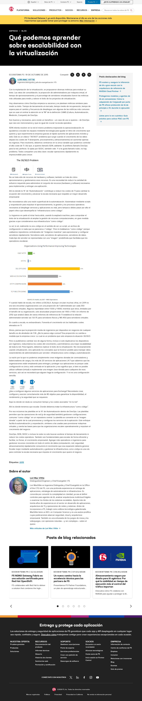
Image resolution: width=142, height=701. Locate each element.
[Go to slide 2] (63, 606)
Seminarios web (41, 661)
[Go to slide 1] (58, 606)
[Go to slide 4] (74, 606)
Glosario (38, 654)
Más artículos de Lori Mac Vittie (44, 528)
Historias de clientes (43, 658)
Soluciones (14, 651)
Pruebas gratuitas (17, 644)
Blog (112, 662)
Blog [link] (24, 31)
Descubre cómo (49, 634)
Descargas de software (69, 661)
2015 (21, 462)
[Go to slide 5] (79, 606)
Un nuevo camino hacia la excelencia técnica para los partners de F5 (68, 578)
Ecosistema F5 (62, 572)
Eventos (114, 666)
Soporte (79, 2)
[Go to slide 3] (68, 606)
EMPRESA (13, 31)
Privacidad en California (74, 694)
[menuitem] (33, 2)
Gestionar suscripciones (70, 644)
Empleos (114, 651)
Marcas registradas (33, 694)
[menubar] (71, 2)
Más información (87, 21)
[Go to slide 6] (84, 606)
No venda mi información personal (99, 694)
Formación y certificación (45, 665)
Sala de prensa (117, 669)
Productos (14, 648)
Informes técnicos (42, 650)
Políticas (47, 694)
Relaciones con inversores (121, 658)
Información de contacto (120, 644)
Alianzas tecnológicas (94, 650)
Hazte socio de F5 (93, 654)
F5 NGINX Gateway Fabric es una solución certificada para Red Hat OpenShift (27, 578)
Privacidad (58, 694)
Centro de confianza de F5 (121, 648)
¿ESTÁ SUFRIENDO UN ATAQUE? (117, 2)
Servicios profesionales (69, 651)
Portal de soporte (67, 648)
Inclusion (114, 655)
